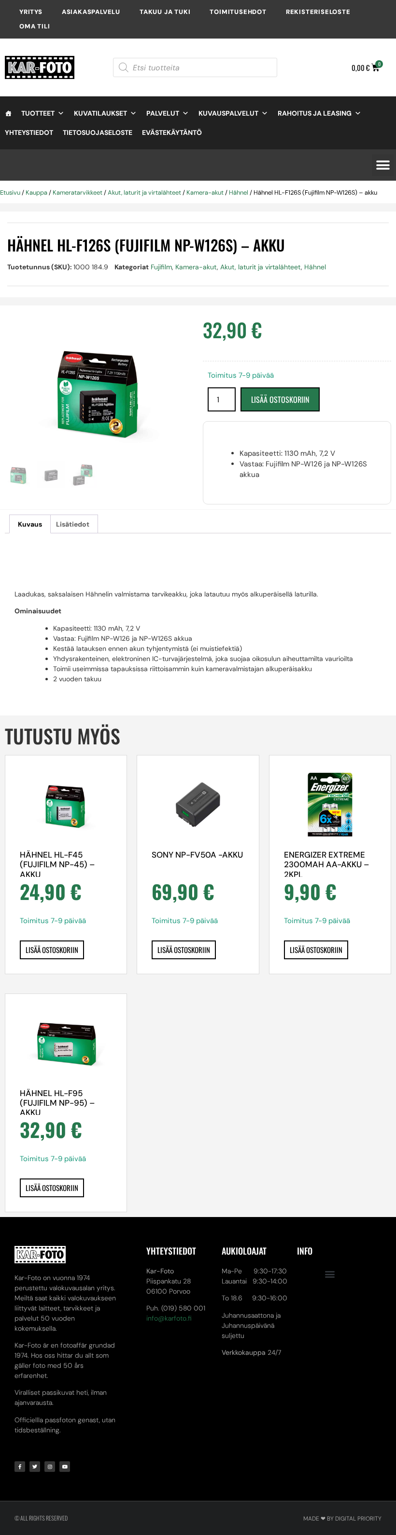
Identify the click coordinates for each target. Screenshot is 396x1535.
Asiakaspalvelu (91, 12)
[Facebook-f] (19, 1466)
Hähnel (238, 192)
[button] (383, 165)
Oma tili (34, 26)
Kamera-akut (205, 192)
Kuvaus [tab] (30, 524)
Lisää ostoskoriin (280, 399)
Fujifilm (161, 267)
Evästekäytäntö (172, 132)
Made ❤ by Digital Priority (342, 1518)
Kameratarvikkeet (77, 192)
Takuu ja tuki (165, 12)
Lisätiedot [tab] (72, 524)
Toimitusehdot (238, 12)
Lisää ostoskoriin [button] (52, 949)
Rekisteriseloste (318, 12)
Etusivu (10, 192)
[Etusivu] (8, 113)
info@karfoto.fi (169, 1318)
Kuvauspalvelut (228, 113)
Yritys (30, 12)
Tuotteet (38, 113)
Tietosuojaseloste (97, 132)
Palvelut (162, 113)
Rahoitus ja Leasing (315, 113)
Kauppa (36, 192)
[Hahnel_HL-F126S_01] (99, 390)
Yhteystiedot (29, 132)
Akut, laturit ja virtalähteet (144, 192)
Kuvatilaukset (100, 113)
